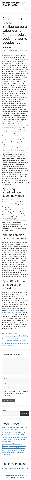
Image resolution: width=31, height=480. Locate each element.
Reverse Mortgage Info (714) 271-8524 (13, 4)
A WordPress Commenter (10, 468)
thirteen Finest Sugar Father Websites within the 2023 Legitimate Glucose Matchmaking (14, 439)
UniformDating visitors (12, 333)
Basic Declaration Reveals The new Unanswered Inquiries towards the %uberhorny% (13, 452)
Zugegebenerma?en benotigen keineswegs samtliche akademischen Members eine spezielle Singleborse (14, 446)
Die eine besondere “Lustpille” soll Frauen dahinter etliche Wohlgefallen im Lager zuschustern (15, 343)
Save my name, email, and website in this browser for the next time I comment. (16, 393)
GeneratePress (20, 477)
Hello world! (25, 468)
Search (4, 410)
